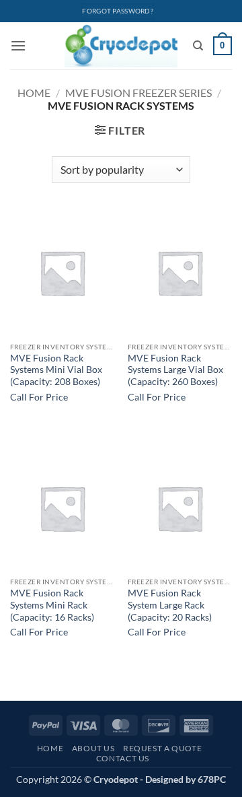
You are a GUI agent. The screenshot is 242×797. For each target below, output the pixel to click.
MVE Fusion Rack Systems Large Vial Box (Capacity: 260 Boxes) (175, 370)
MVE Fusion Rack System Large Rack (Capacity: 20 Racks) (170, 605)
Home (33, 92)
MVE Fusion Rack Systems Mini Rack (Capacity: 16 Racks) (52, 605)
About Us (93, 748)
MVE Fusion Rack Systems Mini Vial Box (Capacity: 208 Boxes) (56, 370)
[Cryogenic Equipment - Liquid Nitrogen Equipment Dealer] (121, 45)
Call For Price (39, 397)
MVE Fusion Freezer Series (138, 92)
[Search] (198, 46)
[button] (18, 45)
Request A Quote (162, 748)
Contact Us (122, 758)
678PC (212, 779)
